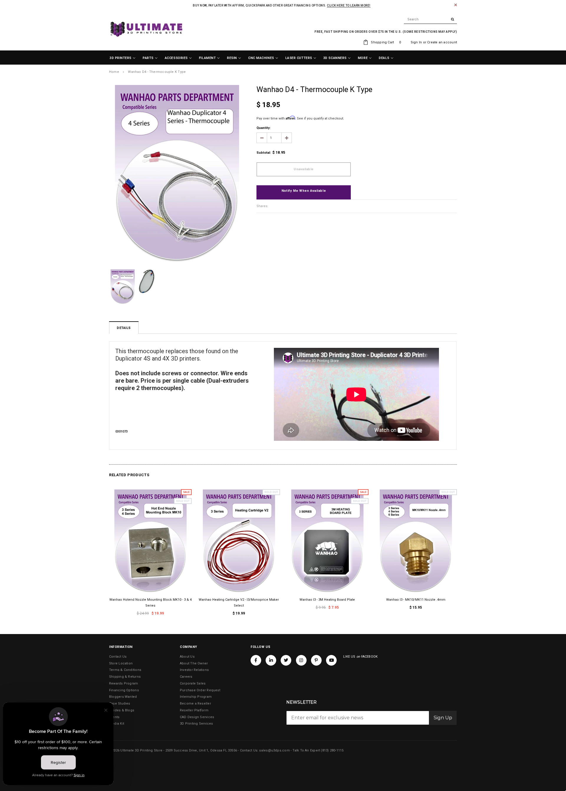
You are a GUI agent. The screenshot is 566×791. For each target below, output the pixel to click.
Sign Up (443, 717)
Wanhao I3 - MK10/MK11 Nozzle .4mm (415, 600)
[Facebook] (256, 660)
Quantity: (263, 128)
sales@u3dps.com (274, 750)
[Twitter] (286, 660)
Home (114, 72)
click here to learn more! (349, 5)
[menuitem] (122, 58)
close (455, 5)
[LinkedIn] (271, 660)
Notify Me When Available (304, 191)
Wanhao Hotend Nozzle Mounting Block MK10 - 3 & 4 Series (150, 602)
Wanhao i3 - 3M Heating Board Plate (327, 600)
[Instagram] (301, 660)
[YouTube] (331, 660)
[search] (430, 19)
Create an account (442, 42)
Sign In (416, 42)
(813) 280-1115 (332, 750)
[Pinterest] (316, 660)
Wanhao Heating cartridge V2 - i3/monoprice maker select (239, 602)
